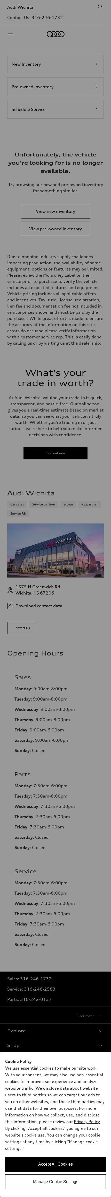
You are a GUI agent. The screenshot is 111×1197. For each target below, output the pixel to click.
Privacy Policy (87, 1121)
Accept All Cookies (55, 1164)
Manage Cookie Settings (55, 1181)
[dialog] (55, 1125)
